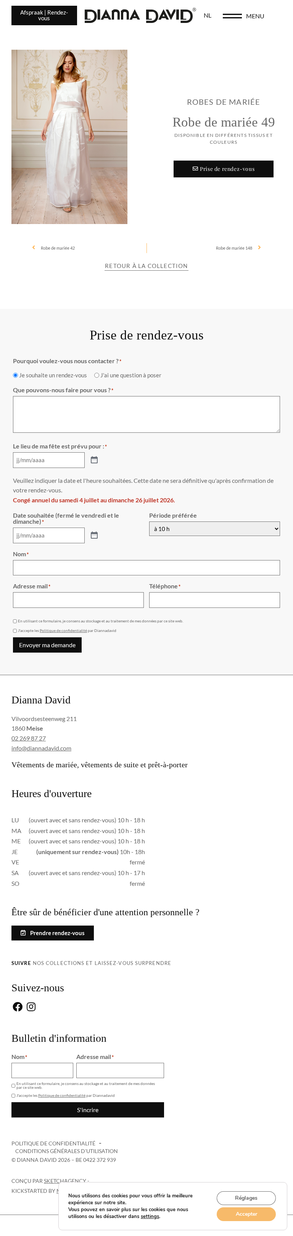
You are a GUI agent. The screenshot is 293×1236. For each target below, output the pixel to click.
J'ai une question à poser (130, 375)
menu (255, 15)
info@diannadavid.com (41, 748)
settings (150, 1216)
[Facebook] (17, 1007)
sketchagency (65, 1181)
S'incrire (87, 1109)
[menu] (232, 16)
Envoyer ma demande (47, 644)
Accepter (246, 1214)
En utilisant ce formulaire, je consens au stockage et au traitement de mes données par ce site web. (100, 621)
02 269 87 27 (28, 738)
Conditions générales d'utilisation (66, 1151)
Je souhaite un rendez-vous (53, 375)
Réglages (246, 1198)
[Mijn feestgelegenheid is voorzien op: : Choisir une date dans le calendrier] (94, 460)
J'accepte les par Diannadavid (67, 630)
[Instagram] (31, 1007)
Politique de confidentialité (63, 630)
